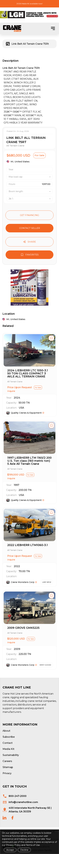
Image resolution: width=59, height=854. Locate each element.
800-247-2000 (17, 796)
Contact (8, 742)
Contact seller (29, 228)
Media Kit (8, 749)
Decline (24, 850)
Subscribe (9, 736)
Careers (7, 761)
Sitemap (8, 767)
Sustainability (11, 755)
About (6, 730)
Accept (10, 850)
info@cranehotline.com (23, 802)
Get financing (29, 215)
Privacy (7, 773)
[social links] (4, 818)
